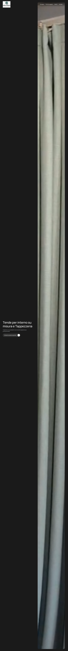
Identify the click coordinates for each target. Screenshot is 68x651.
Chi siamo (42, 4)
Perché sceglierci (49, 4)
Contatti (60, 4)
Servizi (56, 4)
